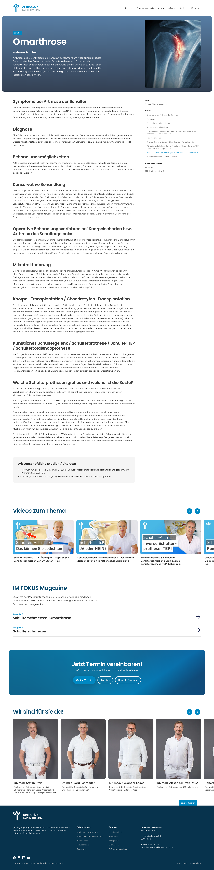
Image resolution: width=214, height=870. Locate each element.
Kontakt (195, 8)
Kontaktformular (128, 680)
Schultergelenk (115, 832)
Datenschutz (195, 863)
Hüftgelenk (114, 841)
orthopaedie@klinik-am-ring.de (158, 847)
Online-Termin (84, 680)
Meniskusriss (82, 841)
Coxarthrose (82, 849)
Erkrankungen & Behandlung (150, 8)
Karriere (183, 8)
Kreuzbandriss (83, 845)
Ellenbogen (114, 845)
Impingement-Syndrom (87, 832)
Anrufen (105, 680)
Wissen (171, 8)
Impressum (182, 863)
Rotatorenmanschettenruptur (90, 836)
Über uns (128, 8)
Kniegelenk (114, 836)
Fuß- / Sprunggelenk (118, 849)
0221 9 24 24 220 (151, 844)
